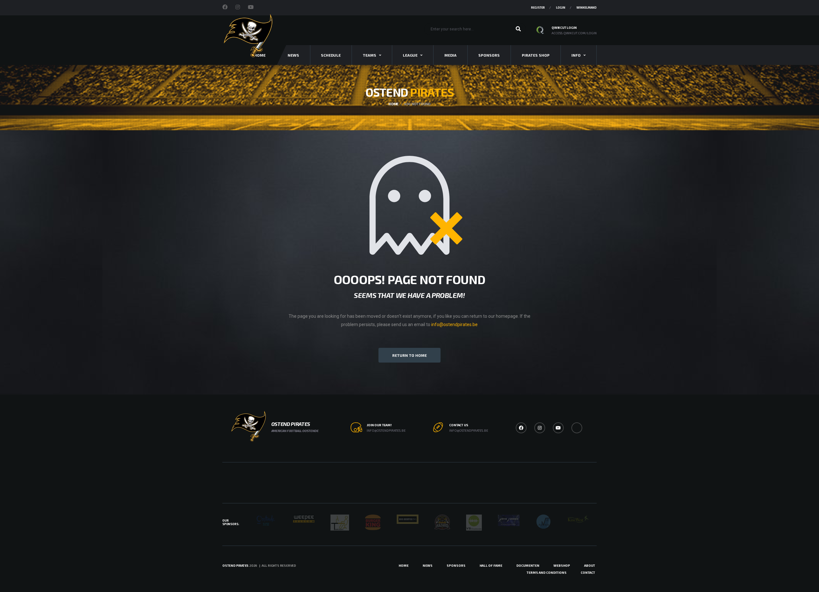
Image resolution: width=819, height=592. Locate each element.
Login (560, 7)
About (589, 565)
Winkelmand (586, 7)
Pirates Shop (536, 55)
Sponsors (489, 55)
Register (538, 7)
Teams (369, 55)
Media (450, 55)
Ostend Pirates (235, 565)
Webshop (561, 565)
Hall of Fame (491, 565)
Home (404, 565)
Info (576, 55)
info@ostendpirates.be (454, 324)
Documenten (527, 565)
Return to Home (409, 355)
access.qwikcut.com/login (574, 33)
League (410, 55)
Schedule (331, 55)
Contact (588, 572)
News (293, 55)
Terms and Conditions (547, 572)
